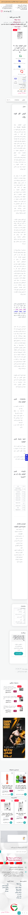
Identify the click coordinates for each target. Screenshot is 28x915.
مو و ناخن (6, 22)
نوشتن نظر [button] (19, 91)
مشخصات (16, 100)
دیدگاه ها (9, 100)
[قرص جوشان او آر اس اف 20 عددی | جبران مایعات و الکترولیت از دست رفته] (7, 779)
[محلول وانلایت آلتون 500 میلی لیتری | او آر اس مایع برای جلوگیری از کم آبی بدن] (21, 779)
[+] (22, 913)
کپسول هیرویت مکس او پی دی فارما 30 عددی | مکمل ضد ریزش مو (10, 698)
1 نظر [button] (25, 91)
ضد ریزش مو (18, 669)
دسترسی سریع (23, 881)
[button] (19, 913)
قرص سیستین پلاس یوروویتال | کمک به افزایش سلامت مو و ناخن (10, 707)
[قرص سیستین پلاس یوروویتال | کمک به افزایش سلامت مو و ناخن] (21, 709)
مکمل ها (22, 22)
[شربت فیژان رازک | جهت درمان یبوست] (21, 806)
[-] (27, 913)
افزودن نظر (18, 653)
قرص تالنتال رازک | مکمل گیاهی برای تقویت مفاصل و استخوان (7, 815)
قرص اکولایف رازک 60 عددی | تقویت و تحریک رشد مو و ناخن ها (14, 837)
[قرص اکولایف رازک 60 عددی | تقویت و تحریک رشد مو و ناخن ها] (24, 838)
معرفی (23, 100)
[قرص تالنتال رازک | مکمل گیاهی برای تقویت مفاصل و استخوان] (7, 806)
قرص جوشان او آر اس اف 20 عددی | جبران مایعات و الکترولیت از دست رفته (7, 787)
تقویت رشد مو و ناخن (22, 671)
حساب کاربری (10, 881)
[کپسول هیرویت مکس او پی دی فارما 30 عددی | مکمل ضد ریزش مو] (21, 699)
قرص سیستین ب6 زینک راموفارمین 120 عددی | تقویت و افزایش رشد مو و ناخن (10, 688)
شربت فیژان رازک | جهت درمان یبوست (21, 814)
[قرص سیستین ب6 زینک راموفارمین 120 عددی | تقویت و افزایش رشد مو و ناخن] (21, 689)
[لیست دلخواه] (1, 11)
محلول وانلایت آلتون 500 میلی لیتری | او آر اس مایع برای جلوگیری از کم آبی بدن (20, 787)
